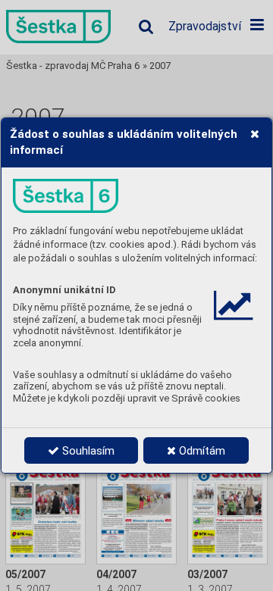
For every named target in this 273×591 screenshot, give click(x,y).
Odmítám (200, 451)
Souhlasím (87, 451)
